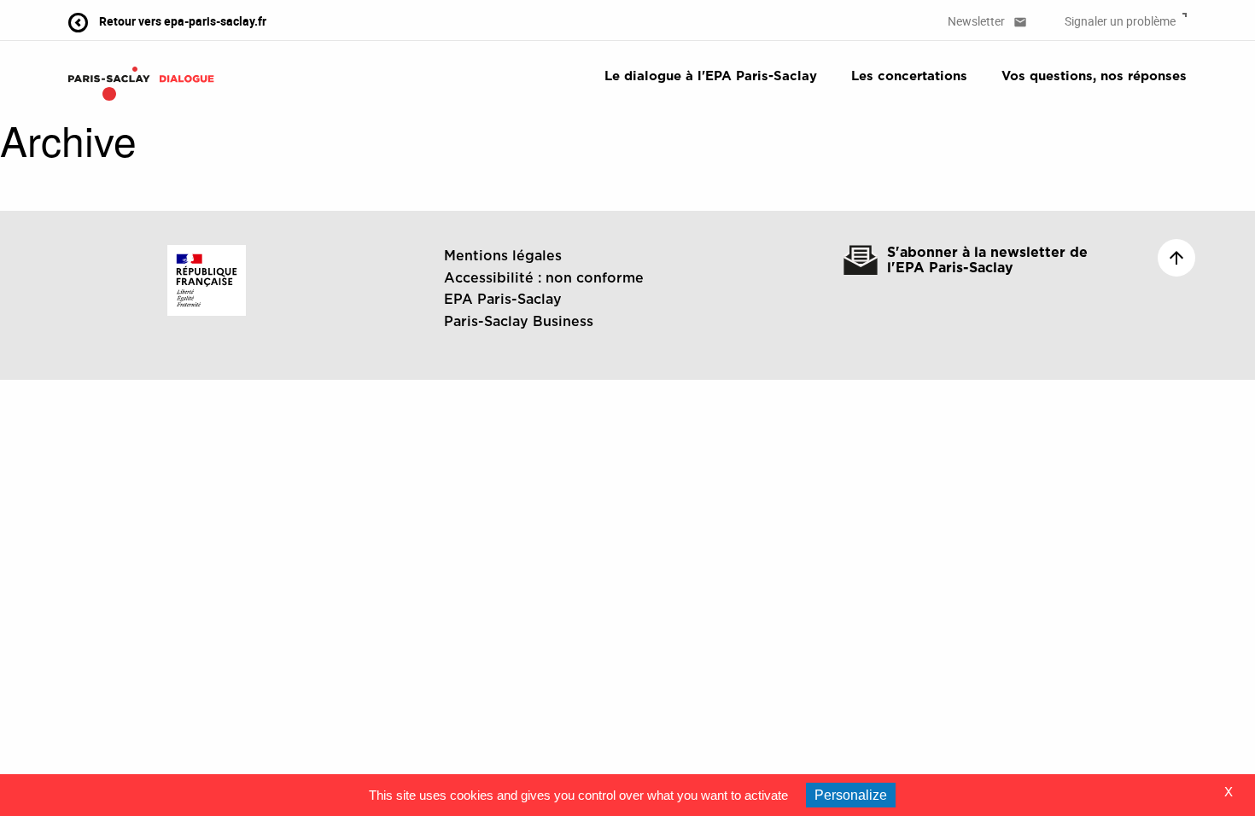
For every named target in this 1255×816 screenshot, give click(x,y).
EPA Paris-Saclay (503, 299)
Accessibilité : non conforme (544, 278)
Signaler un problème (1121, 21)
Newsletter (987, 21)
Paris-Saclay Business (518, 322)
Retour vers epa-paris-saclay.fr (181, 21)
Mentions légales (503, 256)
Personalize (850, 795)
